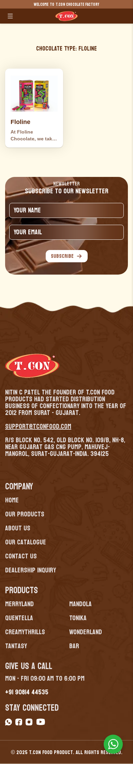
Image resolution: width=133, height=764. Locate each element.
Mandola (80, 604)
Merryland (19, 604)
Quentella (19, 618)
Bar (74, 646)
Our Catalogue (25, 542)
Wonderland (85, 632)
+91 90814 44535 (26, 692)
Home (12, 500)
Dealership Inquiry (30, 570)
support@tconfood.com (38, 426)
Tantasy (16, 646)
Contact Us (21, 556)
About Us (17, 528)
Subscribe (62, 256)
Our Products (24, 514)
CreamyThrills (25, 632)
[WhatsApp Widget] (113, 744)
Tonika (78, 618)
